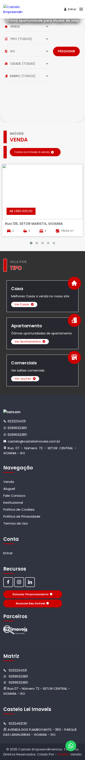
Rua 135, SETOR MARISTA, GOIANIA (34, 223)
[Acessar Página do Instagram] (19, 582)
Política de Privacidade (21, 516)
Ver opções (22, 379)
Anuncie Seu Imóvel (30, 603)
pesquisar (66, 51)
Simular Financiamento (30, 594)
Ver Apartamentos (27, 341)
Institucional (13, 502)
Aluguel (9, 488)
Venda (8, 481)
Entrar (72, 9)
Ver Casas (21, 304)
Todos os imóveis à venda (32, 152)
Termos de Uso (15, 523)
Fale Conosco (14, 495)
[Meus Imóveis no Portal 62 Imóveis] (15, 630)
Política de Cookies (18, 509)
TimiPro (64, 754)
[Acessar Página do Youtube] (30, 582)
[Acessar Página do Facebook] (8, 582)
